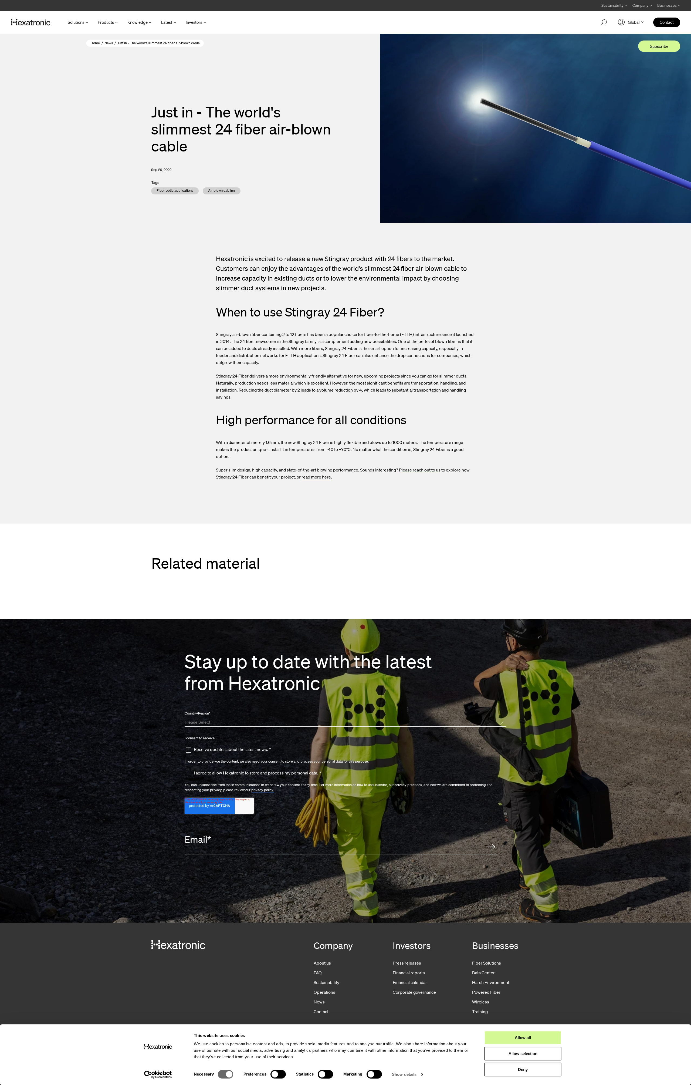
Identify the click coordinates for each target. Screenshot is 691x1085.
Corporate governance (414, 992)
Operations (324, 992)
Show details (404, 1074)
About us (322, 963)
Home (95, 43)
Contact (321, 1011)
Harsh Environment (490, 982)
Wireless (480, 1002)
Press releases (407, 963)
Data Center (483, 972)
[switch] (278, 1074)
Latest (166, 22)
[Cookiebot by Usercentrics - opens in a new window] (158, 1074)
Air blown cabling (221, 190)
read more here (316, 477)
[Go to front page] (30, 22)
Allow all (523, 1037)
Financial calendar (410, 982)
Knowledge (137, 22)
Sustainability (326, 982)
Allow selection (523, 1053)
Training (480, 1011)
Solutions (76, 22)
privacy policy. (262, 790)
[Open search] (604, 22)
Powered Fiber (486, 992)
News (108, 43)
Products (106, 22)
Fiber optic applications (175, 190)
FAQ (318, 972)
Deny (523, 1069)
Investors (194, 22)
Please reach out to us (420, 470)
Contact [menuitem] (667, 22)
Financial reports (409, 972)
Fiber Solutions (486, 963)
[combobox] (344, 721)
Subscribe (659, 46)
